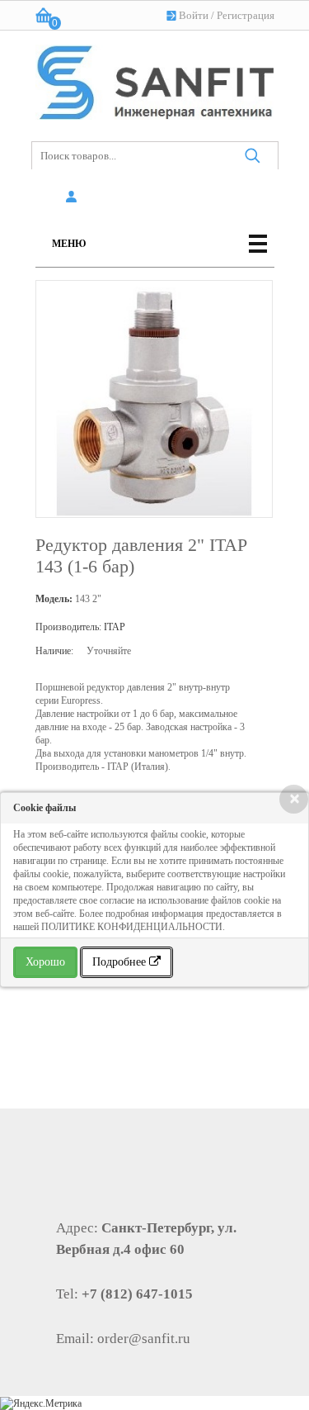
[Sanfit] (154, 79)
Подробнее (120, 962)
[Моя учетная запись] (74, 197)
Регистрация (245, 15)
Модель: (54, 599)
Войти (193, 15)
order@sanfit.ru (143, 1338)
